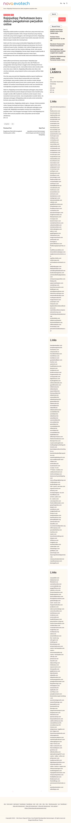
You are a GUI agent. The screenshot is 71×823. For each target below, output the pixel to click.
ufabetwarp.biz (54, 387)
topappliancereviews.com (57, 772)
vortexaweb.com (55, 148)
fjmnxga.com (54, 708)
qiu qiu (52, 77)
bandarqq (53, 84)
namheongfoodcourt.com (57, 739)
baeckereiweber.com (56, 345)
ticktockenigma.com (56, 229)
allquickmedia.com (55, 677)
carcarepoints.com (55, 501)
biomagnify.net (54, 563)
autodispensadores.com (57, 291)
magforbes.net (54, 629)
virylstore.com (54, 615)
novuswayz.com (54, 169)
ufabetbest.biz (54, 416)
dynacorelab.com (55, 132)
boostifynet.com (55, 160)
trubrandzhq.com (55, 158)
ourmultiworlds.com (55, 584)
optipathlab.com (55, 117)
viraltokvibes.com (55, 625)
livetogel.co (53, 241)
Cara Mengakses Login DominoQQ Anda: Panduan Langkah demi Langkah (57, 51)
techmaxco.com (54, 190)
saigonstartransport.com (57, 710)
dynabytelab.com (55, 119)
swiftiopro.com (54, 183)
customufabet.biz (55, 420)
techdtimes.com (54, 356)
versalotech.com (55, 187)
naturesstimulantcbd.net (57, 559)
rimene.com (53, 727)
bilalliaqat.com (54, 289)
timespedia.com (54, 669)
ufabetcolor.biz (54, 403)
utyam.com (53, 534)
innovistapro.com (55, 177)
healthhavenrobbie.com (57, 250)
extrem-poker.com (55, 497)
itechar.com (53, 362)
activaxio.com (54, 194)
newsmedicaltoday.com (57, 295)
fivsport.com (53, 513)
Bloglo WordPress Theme (35, 820)
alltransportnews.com (56, 436)
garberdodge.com (55, 600)
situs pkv (52, 88)
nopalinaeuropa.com (56, 561)
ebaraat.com (54, 368)
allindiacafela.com (55, 752)
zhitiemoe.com (54, 540)
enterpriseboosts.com (56, 646)
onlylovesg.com (54, 260)
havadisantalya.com (56, 353)
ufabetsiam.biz (54, 395)
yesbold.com (53, 364)
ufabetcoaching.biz (55, 320)
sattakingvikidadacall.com (57, 270)
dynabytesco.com (55, 196)
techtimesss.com (55, 613)
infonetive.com (54, 714)
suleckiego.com (54, 789)
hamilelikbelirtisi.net (55, 185)
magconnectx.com (55, 299)
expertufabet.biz (55, 391)
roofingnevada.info (55, 297)
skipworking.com (55, 663)
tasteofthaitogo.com (56, 702)
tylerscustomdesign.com (57, 609)
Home (4, 8)
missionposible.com (55, 764)
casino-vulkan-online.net (57, 756)
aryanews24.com (55, 465)
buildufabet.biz (54, 434)
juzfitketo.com (54, 550)
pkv (5, 804)
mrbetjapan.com (55, 685)
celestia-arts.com (55, 590)
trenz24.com (53, 661)
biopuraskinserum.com (56, 719)
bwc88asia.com (54, 494)
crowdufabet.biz (54, 432)
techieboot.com (54, 358)
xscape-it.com (54, 468)
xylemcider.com (54, 546)
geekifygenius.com (55, 233)
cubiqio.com (53, 202)
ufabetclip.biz (54, 389)
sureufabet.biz (54, 418)
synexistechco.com (55, 134)
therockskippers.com (56, 748)
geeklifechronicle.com (56, 204)
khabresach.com (55, 779)
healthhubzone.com (55, 366)
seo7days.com (54, 692)
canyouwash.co (54, 351)
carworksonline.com (56, 611)
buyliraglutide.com (55, 380)
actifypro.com (54, 171)
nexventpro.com (54, 163)
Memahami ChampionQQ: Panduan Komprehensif (57, 45)
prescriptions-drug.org (56, 621)
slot (13, 123)
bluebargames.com (55, 594)
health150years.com (56, 619)
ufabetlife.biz (53, 407)
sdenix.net (53, 634)
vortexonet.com (54, 125)
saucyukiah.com (54, 578)
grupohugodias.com (56, 505)
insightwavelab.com (56, 214)
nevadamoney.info (55, 725)
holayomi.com (54, 304)
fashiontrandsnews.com (57, 438)
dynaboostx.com (55, 173)
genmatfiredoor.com (56, 243)
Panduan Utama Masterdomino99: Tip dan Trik (57, 38)
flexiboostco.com (55, 111)
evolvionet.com (54, 121)
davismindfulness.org (56, 322)
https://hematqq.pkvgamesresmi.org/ (35, 808)
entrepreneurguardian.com (57, 279)
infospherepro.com (55, 206)
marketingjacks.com (56, 770)
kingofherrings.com (55, 683)
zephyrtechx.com (55, 165)
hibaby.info (53, 281)
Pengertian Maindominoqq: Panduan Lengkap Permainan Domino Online (58, 58)
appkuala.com (54, 689)
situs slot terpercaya (19, 806)
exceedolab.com (55, 192)
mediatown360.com (56, 760)
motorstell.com (54, 617)
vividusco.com (54, 138)
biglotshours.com (55, 378)
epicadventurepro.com (56, 212)
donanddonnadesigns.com (57, 252)
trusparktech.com (55, 156)
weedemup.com (54, 285)
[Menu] (61, 3)
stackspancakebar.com (57, 737)
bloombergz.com (55, 644)
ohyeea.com (53, 538)
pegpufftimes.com (55, 588)
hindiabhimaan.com (55, 777)
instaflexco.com (54, 175)
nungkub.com (54, 542)
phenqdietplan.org (55, 519)
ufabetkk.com (54, 675)
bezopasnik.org (54, 706)
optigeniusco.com (55, 150)
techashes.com (54, 349)
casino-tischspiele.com (57, 654)
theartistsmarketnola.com (57, 733)
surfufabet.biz (54, 414)
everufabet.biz (54, 430)
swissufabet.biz (54, 397)
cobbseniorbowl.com (56, 472)
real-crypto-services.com (57, 486)
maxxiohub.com (54, 144)
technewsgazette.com (56, 679)
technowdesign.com (56, 474)
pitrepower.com (54, 758)
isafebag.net (53, 642)
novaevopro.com (55, 154)
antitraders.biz (54, 463)
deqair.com (53, 507)
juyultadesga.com (55, 484)
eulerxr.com (53, 231)
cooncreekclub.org (55, 586)
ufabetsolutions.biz (55, 409)
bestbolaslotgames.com (57, 272)
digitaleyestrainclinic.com (57, 762)
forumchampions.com (56, 592)
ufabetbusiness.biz (55, 399)
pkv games (7, 123)
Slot (12, 15)
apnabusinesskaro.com (56, 787)
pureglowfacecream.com (57, 681)
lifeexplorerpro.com (55, 217)
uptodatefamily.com (56, 530)
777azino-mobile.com (56, 470)
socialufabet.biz (54, 412)
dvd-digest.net (54, 731)
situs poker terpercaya (56, 81)
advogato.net (54, 640)
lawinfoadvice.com (55, 517)
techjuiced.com (54, 370)
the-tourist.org (54, 638)
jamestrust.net (54, 658)
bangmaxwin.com (55, 712)
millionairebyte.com (55, 324)
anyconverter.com (55, 667)
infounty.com (54, 490)
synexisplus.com (54, 123)
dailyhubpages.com (55, 266)
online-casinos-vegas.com (58, 766)
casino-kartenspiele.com (57, 648)
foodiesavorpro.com (56, 208)
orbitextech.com (55, 235)
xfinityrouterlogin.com (56, 768)
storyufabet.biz (54, 422)
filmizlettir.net (54, 582)
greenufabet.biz (54, 401)
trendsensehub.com (55, 227)
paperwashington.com (56, 283)
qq (51, 79)
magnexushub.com (55, 374)
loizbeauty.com (54, 665)
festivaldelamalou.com (56, 596)
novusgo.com (54, 219)
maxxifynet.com (54, 127)
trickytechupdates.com (56, 774)
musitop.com (53, 532)
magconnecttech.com (56, 237)
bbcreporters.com (55, 441)
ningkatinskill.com (55, 511)
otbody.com (53, 656)
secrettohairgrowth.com (57, 700)
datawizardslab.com (56, 200)
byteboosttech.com (55, 372)
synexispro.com (54, 301)
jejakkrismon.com (55, 671)
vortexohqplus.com (55, 181)
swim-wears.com (55, 602)
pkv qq (52, 90)
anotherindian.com (55, 544)
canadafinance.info (55, 723)
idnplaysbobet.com (55, 268)
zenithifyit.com (54, 142)
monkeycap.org (54, 631)
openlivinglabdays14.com (57, 457)
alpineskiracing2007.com (57, 754)
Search (54, 14)
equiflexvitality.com (55, 258)
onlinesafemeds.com (56, 383)
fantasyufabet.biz (55, 393)
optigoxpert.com (55, 167)
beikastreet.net (54, 580)
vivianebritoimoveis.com (57, 627)
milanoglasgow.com (56, 741)
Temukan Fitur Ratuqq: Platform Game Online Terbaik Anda (56, 31)
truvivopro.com (54, 136)
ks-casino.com (54, 499)
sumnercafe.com (55, 521)
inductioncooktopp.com (57, 293)
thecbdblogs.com (55, 781)
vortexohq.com (54, 210)
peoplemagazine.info (56, 347)
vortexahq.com (54, 140)
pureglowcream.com (56, 694)
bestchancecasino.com (57, 287)
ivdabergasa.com (55, 482)
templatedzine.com (55, 515)
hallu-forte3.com (55, 743)
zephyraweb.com (55, 146)
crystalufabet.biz (55, 426)
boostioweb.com (55, 113)
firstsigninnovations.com (57, 598)
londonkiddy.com (55, 318)
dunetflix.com (54, 523)
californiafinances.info (56, 721)
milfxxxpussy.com (55, 528)
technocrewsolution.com (57, 623)
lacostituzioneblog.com (57, 536)
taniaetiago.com (55, 548)
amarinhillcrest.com (55, 636)
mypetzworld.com (55, 488)
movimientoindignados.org (57, 526)
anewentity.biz (54, 687)
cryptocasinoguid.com (56, 443)
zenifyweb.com (54, 239)
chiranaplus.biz (54, 735)
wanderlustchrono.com (56, 223)
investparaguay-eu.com (57, 492)
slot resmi (9, 804)
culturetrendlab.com (56, 225)
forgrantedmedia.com (56, 605)
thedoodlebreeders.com (57, 503)
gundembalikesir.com (56, 360)
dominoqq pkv (53, 804)
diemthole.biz (54, 673)
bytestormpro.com (55, 221)
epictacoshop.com (55, 716)
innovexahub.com (55, 129)
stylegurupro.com (55, 198)
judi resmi (16, 804)
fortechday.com (54, 326)
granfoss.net (53, 750)
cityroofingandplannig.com (58, 480)
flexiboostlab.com (55, 179)
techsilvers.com (54, 509)
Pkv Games (6, 15)
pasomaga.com (54, 552)
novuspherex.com (55, 152)
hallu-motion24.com (56, 746)
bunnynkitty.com (55, 704)
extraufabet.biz (54, 405)
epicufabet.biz (54, 424)
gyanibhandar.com (55, 385)
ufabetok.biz (53, 428)
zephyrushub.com (55, 115)
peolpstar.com (54, 607)
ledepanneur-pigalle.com (57, 729)
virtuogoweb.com (55, 376)
